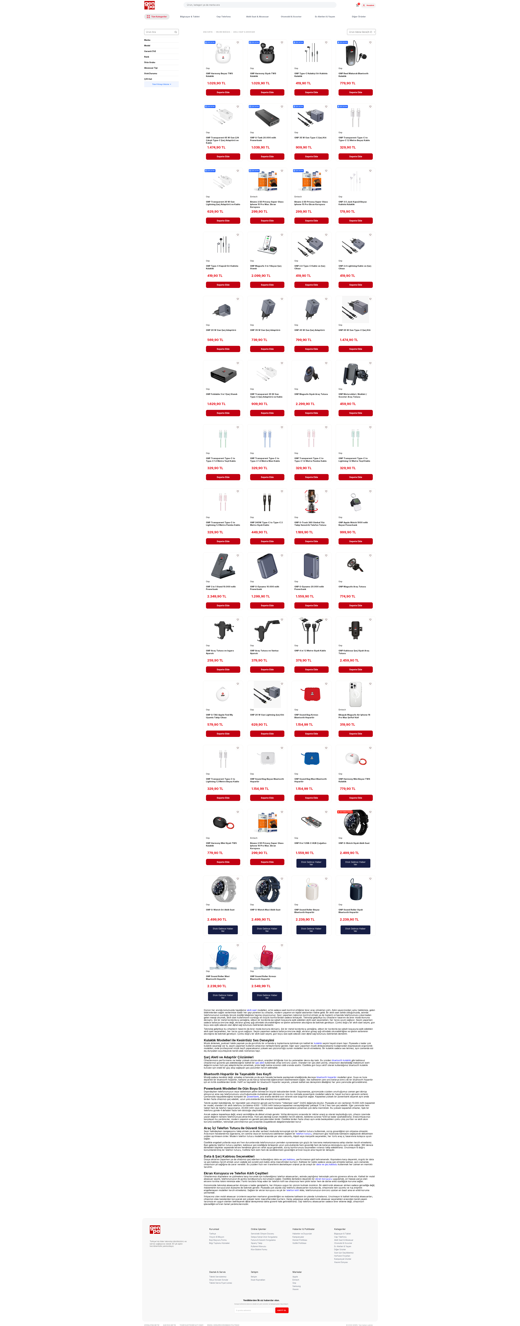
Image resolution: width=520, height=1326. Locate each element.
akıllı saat (252, 1010)
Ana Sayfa (208, 32)
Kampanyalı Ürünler (342, 1259)
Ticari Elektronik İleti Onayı (191, 1325)
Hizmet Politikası (299, 1240)
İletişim (254, 1277)
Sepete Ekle (223, 92)
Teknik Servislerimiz (217, 1277)
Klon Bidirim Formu (259, 1249)
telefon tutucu (303, 1133)
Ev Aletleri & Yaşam (325, 16)
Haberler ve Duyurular (302, 1233)
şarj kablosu (288, 1159)
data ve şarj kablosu (326, 1164)
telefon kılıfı (292, 1190)
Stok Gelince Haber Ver (311, 863)
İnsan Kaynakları (258, 1280)
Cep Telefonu (224, 16)
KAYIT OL (281, 1310)
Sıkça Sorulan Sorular (218, 1280)
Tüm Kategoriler (159, 16)
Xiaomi (295, 1289)
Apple (295, 1277)
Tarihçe (212, 1233)
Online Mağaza (223, 32)
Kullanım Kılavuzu (258, 1246)
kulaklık (318, 1043)
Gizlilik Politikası (299, 1243)
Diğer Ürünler (359, 16)
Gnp (294, 1283)
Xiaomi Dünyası (341, 1262)
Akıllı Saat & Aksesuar (257, 16)
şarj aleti (259, 1062)
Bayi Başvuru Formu (218, 1240)
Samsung (296, 1286)
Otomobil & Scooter (291, 16)
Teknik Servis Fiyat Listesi (220, 1283)
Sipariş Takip (256, 1243)
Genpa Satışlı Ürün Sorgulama (264, 1237)
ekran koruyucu (323, 1179)
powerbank (253, 1096)
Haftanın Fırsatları (342, 1256)
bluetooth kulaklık (341, 1060)
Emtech (295, 1280)
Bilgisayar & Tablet (190, 16)
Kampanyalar (298, 1237)
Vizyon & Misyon (216, 1237)
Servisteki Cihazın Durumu (262, 1233)
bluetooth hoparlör (326, 1077)
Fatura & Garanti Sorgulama (263, 1240)
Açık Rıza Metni (169, 1325)
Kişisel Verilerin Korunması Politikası (223, 1325)
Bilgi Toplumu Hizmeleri (219, 1243)
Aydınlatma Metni (151, 1325)
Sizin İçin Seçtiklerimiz (344, 1253)
